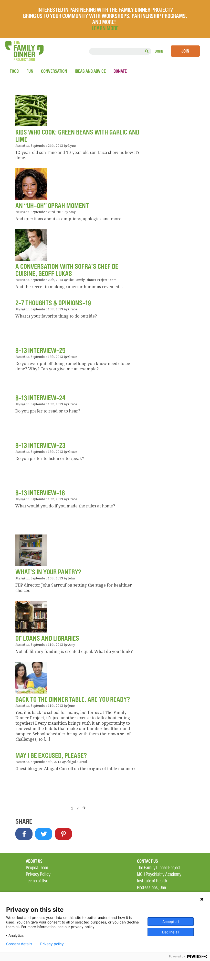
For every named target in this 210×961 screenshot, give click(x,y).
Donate (120, 71)
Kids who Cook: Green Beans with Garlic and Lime (77, 135)
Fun (29, 71)
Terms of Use (37, 881)
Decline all (170, 932)
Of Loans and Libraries (47, 638)
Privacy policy (52, 944)
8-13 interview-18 (40, 493)
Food (14, 71)
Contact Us (147, 861)
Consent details (19, 944)
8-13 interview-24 (40, 398)
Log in (159, 51)
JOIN (185, 51)
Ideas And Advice (90, 71)
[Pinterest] (63, 834)
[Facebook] (24, 834)
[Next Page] (84, 808)
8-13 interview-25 (40, 351)
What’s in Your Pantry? (48, 572)
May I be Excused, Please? (51, 756)
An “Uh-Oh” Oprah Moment (52, 206)
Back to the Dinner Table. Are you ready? (72, 699)
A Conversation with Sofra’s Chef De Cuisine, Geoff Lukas (66, 270)
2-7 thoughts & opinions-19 (53, 303)
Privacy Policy (38, 874)
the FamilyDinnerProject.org (24, 51)
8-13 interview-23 (40, 445)
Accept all (170, 921)
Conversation (54, 71)
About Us (34, 861)
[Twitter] (43, 834)
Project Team (37, 867)
